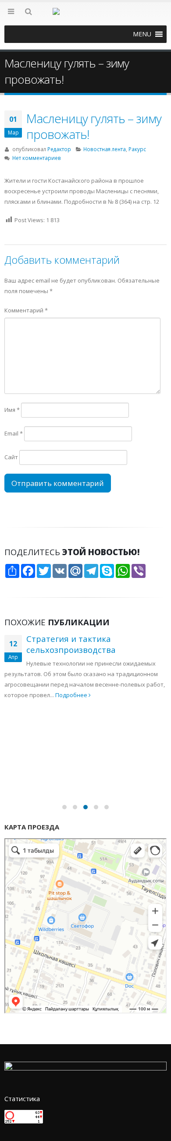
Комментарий (26, 310)
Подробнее (72, 695)
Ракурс (137, 148)
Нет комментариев (36, 157)
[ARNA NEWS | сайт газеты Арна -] (85, 16)
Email (13, 433)
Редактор (59, 148)
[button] (142, 34)
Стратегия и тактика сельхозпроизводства (71, 644)
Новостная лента (104, 148)
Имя (12, 410)
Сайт (11, 457)
